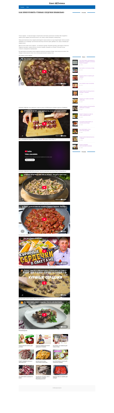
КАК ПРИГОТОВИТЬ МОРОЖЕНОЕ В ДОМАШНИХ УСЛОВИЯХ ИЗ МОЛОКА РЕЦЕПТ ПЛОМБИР (87, 62)
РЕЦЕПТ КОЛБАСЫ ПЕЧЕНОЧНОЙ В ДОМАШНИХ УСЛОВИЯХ (87, 107)
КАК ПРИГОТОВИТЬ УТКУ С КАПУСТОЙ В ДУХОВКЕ (85, 130)
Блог (28, 7)
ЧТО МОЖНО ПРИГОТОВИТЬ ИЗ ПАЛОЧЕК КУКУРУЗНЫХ (86, 122)
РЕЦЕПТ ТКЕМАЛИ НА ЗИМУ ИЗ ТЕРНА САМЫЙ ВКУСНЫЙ (86, 114)
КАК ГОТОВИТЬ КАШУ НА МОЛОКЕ (86, 83)
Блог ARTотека (57, 3)
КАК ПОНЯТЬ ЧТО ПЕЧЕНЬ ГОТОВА (86, 68)
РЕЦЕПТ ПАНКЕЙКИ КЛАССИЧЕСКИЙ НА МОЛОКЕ (85, 145)
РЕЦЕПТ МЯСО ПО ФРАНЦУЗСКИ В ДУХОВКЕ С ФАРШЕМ (86, 91)
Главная (22, 7)
